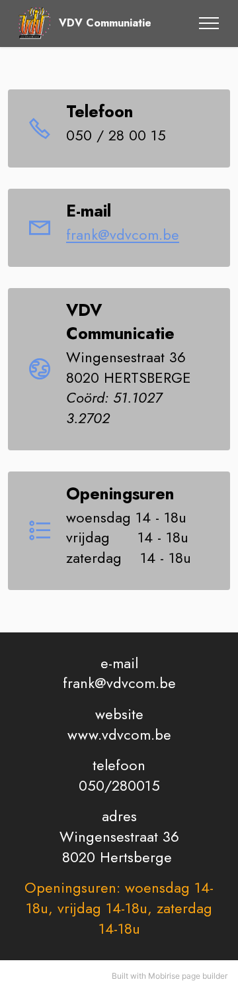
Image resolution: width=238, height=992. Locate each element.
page (191, 976)
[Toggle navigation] (209, 23)
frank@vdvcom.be (122, 234)
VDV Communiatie (105, 23)
